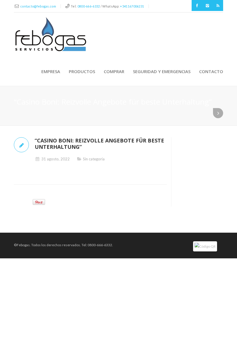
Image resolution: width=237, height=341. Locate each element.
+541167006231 (132, 6)
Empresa (50, 71)
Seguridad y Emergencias (161, 71)
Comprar (114, 71)
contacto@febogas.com (38, 6)
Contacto (211, 71)
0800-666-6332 (88, 6)
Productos (82, 71)
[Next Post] (218, 113)
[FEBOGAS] (50, 34)
